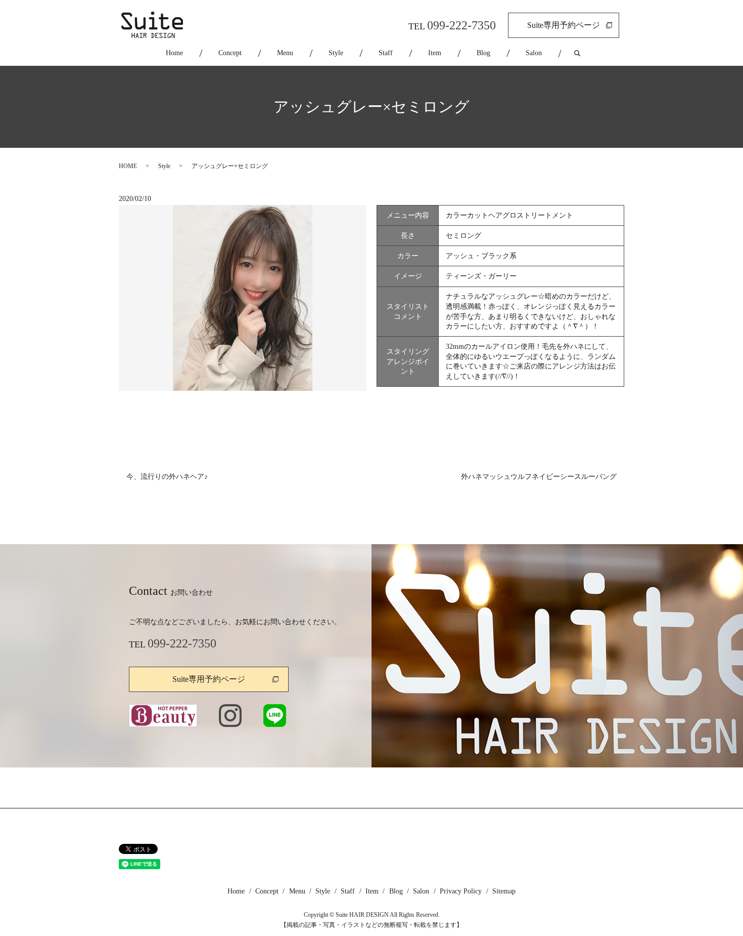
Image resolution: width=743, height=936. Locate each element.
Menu (285, 53)
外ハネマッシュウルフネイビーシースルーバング (539, 476)
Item (434, 53)
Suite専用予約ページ (563, 25)
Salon (534, 53)
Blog (483, 53)
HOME (128, 166)
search (586, 53)
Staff (386, 53)
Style (336, 53)
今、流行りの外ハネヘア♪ (167, 476)
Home (174, 53)
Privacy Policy (461, 891)
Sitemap (504, 891)
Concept (230, 53)
